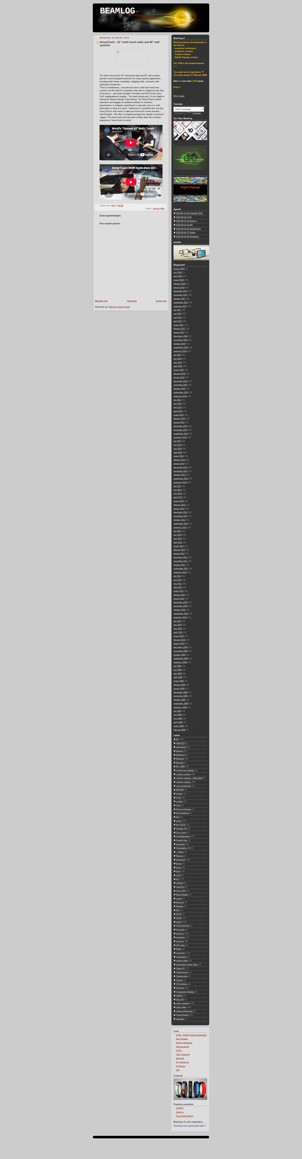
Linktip (181, 96)
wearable (180, 1019)
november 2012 (180, 516)
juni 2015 (177, 404)
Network (179, 906)
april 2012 (177, 542)
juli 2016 (177, 355)
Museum (180, 902)
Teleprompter (182, 976)
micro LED (181, 891)
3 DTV (179, 1051)
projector (180, 941)
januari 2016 (179, 377)
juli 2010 (177, 621)
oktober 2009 (179, 655)
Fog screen (181, 833)
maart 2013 (178, 501)
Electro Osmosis (183, 809)
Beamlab (180, 1058)
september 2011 (180, 569)
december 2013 (180, 467)
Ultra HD (180, 999)
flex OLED (180, 825)
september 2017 (180, 302)
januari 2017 (179, 332)
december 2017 (180, 291)
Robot (178, 949)
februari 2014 (179, 460)
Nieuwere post (101, 301)
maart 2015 (178, 415)
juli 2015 (177, 400)
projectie (180, 933)
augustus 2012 (180, 527)
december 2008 (180, 692)
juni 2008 (177, 715)
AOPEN (179, 1108)
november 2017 (180, 295)
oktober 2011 (179, 565)
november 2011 (180, 561)
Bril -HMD (180, 766)
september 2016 (180, 347)
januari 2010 (179, 644)
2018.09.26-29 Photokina (187, 236)
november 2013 (180, 471)
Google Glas (181, 840)
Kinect (179, 864)
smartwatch (181, 957)
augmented (181, 747)
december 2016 (180, 336)
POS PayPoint (182, 926)
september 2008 (180, 704)
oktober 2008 (179, 700)
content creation (183, 774)
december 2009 (180, 647)
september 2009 (180, 658)
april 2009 (177, 677)
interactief (180, 860)
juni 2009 (177, 670)
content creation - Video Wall (189, 778)
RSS (175, 96)
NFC (178, 910)
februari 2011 (179, 595)
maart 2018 (178, 280)
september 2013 (180, 479)
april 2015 (177, 411)
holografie (180, 844)
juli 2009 (177, 666)
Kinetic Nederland (184, 1043)
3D (177, 739)
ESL (178, 817)
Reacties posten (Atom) (119, 307)
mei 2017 (177, 317)
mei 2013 (177, 494)
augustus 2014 (180, 437)
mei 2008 (177, 718)
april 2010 (177, 632)
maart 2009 (178, 681)
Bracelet (180, 763)
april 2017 (177, 321)
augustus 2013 (180, 482)
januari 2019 (179, 269)
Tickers (179, 980)
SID (177, 1070)
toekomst (180, 988)
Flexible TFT (181, 829)
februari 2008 (179, 730)
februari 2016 (179, 374)
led (177, 879)
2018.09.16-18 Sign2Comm (188, 229)
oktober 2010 (179, 610)
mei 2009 (177, 674)
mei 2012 (177, 539)
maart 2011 (178, 591)
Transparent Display (185, 992)
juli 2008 (177, 711)
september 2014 (180, 434)
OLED (179, 918)
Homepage (132, 301)
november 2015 (180, 385)
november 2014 (180, 430)
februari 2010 (179, 640)
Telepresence (182, 972)
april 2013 (177, 497)
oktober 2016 (179, 344)
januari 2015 (179, 422)
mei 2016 (177, 362)
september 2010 (180, 614)
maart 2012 (178, 546)
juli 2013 (177, 486)
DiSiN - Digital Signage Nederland (191, 1035)
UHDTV (179, 996)
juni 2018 (177, 272)
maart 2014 (178, 456)
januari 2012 (179, 554)
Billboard (180, 759)
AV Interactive (182, 1062)
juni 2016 (177, 359)
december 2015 (180, 381)
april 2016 (177, 366)
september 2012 (180, 524)
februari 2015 (179, 419)
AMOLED (180, 743)
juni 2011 (177, 580)
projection (180, 937)
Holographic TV (183, 848)
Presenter (180, 930)
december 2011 (180, 557)
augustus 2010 (180, 617)
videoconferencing (184, 1011)
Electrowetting (182, 813)
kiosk (178, 867)
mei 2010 (177, 629)
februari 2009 (179, 685)
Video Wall (181, 1007)
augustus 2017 (180, 306)
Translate (196, 113)
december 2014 (180, 426)
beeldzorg (180, 755)
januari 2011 (178, 599)
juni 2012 (177, 535)
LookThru (180, 887)
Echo (178, 805)
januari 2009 (179, 689)
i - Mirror (180, 852)
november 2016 (180, 340)
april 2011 (177, 587)
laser (178, 871)
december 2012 (180, 512)
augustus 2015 (180, 396)
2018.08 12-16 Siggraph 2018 (189, 213)
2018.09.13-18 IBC (184, 225)
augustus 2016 (180, 351)
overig (179, 922)
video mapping (182, 1003)
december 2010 (180, 602)
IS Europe (180, 1066)
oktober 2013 (179, 475)
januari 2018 (179, 288)
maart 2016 (178, 370)
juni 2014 (177, 445)
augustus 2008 (180, 707)
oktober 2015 (179, 389)
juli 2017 (177, 310)
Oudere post (161, 301)
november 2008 (180, 696)
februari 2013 (179, 505)
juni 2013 (177, 490)
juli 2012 (177, 531)
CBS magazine (183, 1054)
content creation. (183, 782)
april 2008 (177, 722)
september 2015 (180, 392)
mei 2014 (177, 449)
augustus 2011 (180, 572)
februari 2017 (179, 329)
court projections (183, 786)
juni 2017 (177, 314)
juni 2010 (177, 625)
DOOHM (180, 790)
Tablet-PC (180, 968)
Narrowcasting (182, 1047)
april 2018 (177, 276)
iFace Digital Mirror (184, 1116)
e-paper (179, 801)
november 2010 (180, 606)
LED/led (179, 883)
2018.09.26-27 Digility (186, 233)
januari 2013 (179, 509)
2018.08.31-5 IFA (184, 217)
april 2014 (177, 452)
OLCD (179, 914)
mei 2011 (177, 584)
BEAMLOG (117, 11)
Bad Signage (182, 1039)
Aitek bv (180, 1112)
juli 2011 (177, 576)
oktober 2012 (179, 520)
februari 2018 (179, 284)
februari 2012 (179, 550)
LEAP (178, 875)
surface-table (159, 208)
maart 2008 (178, 726)
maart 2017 (178, 325)
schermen (180, 953)
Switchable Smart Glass (187, 965)
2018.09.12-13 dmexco (186, 221)
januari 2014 (179, 464)
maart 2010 (178, 636)
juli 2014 (177, 441)
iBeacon (179, 856)
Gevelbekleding (183, 836)
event (178, 821)
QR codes (180, 945)
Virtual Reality (182, 1015)
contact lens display (185, 770)
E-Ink (178, 798)
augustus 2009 (180, 662)
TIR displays (181, 984)
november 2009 (180, 651)
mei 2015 (177, 407)
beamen (179, 751)
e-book (179, 794)
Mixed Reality (182, 895)
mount (179, 899)
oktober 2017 (179, 299)
